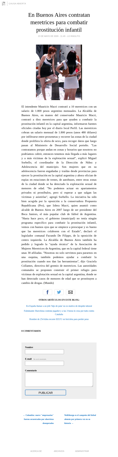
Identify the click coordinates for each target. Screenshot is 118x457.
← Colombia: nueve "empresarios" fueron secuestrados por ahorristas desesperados (38, 419)
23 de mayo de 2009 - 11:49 (51, 36)
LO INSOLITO (73, 36)
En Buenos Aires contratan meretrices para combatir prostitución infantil (59, 22)
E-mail (35, 359)
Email (70, 292)
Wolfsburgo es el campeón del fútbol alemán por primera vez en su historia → (80, 419)
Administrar (82, 451)
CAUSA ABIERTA (17, 3)
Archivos (59, 451)
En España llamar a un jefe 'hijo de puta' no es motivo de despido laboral (59, 306)
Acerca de (36, 451)
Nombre (29, 347)
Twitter (59, 292)
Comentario (31, 370)
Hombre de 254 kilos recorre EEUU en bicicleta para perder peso (59, 319)
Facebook (47, 292)
